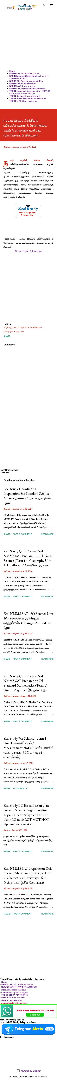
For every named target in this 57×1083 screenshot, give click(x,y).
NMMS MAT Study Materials (23, 86)
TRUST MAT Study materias (23, 101)
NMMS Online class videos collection (27, 88)
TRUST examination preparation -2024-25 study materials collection (29, 92)
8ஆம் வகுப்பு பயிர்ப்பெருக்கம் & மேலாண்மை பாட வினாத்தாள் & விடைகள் (23, 329)
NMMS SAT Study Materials (22, 83)
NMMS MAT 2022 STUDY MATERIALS (19, 987)
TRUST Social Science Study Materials (27, 98)
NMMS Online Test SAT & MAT (24, 73)
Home (12, 71)
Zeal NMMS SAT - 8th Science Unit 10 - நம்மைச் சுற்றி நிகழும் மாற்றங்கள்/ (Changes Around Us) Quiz (28, 620)
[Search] (44, 5)
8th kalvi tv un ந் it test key (28, 251)
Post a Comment (22, 534)
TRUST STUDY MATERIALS (14, 995)
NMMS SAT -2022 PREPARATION (17, 984)
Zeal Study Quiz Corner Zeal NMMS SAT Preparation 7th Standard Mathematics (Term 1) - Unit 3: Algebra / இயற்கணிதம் (26, 683)
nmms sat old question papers (14, 992)
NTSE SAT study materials (13, 998)
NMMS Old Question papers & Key (26, 81)
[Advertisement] (28, 39)
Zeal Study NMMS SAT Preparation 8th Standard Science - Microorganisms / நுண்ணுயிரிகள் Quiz (27, 495)
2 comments (20, 788)
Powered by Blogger (30, 1070)
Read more (47, 534)
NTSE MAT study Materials (13, 990)
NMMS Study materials (11, 1000)
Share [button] (7, 336)
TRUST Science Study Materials (24, 96)
